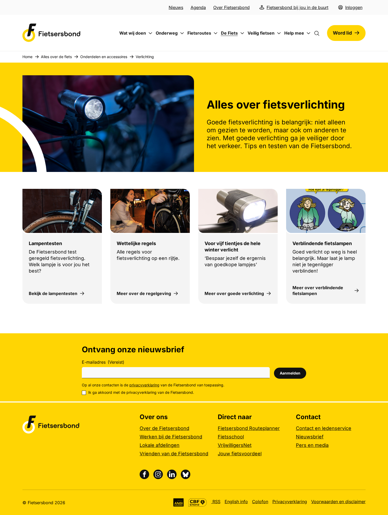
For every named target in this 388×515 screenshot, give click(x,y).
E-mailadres (103, 362)
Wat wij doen (132, 33)
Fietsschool (231, 436)
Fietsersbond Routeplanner (249, 428)
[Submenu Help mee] (308, 33)
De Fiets (229, 33)
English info (236, 501)
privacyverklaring (144, 385)
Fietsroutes (199, 33)
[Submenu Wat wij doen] (150, 33)
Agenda (198, 7)
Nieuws (176, 7)
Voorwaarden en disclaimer (338, 501)
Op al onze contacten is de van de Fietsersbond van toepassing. (153, 385)
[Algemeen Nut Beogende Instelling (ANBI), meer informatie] (178, 502)
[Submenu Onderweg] (182, 33)
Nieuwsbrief (310, 436)
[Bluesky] (185, 474)
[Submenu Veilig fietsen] (279, 33)
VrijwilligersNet (235, 445)
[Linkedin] (172, 474)
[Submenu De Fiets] (242, 33)
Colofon (260, 501)
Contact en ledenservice (323, 428)
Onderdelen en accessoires (103, 56)
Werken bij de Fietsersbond (171, 436)
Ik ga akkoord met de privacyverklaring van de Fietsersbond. (141, 392)
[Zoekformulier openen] (319, 33)
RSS (215, 501)
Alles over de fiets (56, 56)
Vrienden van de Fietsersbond (174, 453)
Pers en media (312, 445)
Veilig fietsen (261, 33)
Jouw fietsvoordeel (240, 453)
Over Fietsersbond (231, 7)
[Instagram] (158, 474)
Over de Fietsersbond (164, 428)
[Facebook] (144, 474)
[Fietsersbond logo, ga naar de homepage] (51, 33)
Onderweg (167, 33)
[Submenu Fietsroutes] (216, 33)
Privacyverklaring (289, 501)
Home (27, 56)
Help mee (294, 33)
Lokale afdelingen (159, 445)
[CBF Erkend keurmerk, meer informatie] (197, 502)
